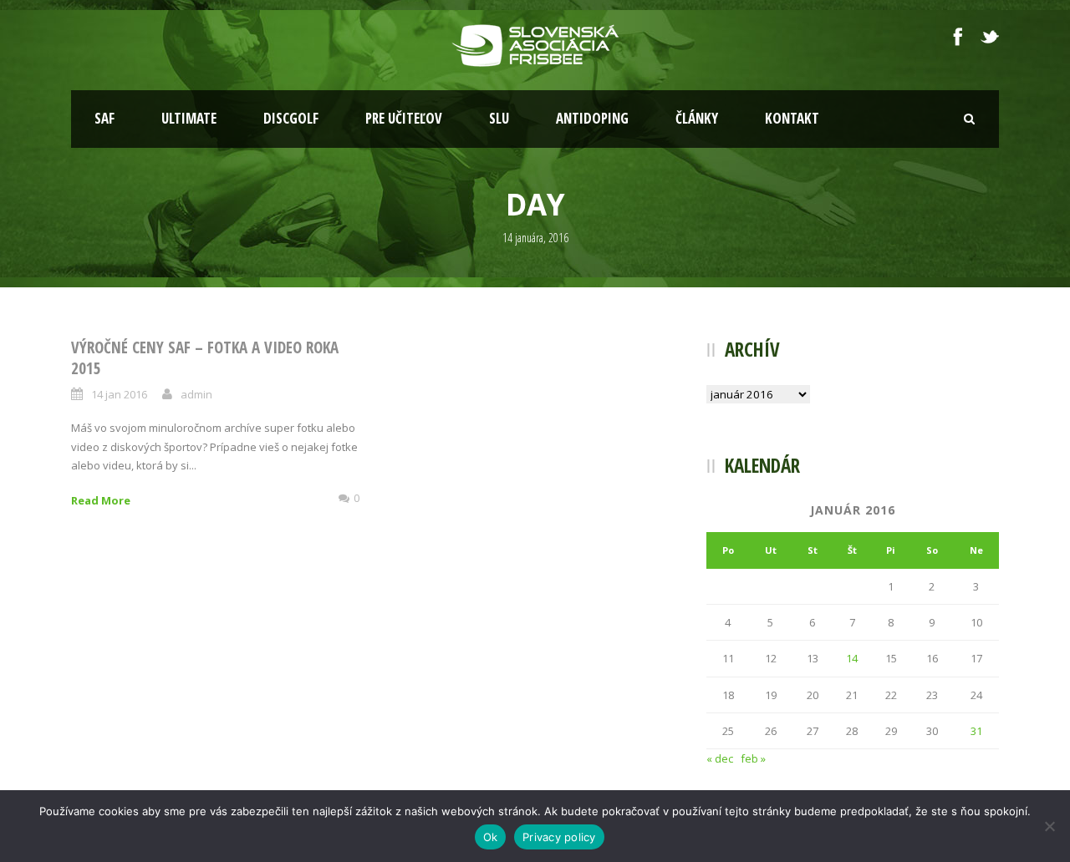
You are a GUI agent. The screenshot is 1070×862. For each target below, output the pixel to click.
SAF (104, 118)
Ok (490, 837)
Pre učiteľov (403, 118)
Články (696, 118)
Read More (100, 500)
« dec (719, 758)
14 (852, 658)
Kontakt (792, 118)
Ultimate (189, 118)
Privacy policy (559, 837)
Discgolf (290, 118)
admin (196, 394)
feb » (753, 758)
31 (976, 730)
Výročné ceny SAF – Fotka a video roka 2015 (205, 358)
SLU (499, 118)
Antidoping (592, 118)
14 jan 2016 (119, 394)
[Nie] (1049, 826)
